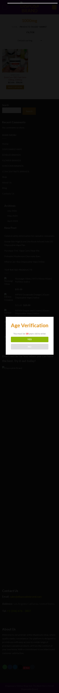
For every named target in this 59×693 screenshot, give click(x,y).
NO (30, 346)
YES (29, 339)
